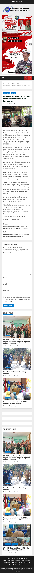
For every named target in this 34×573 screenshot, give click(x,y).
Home (8, 558)
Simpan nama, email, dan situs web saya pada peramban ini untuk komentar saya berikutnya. (17, 299)
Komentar (7, 253)
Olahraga (14, 563)
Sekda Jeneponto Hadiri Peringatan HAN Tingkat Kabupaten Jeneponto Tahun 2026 (16, 403)
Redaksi (21, 565)
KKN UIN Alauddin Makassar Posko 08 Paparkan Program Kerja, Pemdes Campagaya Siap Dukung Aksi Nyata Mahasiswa (16, 341)
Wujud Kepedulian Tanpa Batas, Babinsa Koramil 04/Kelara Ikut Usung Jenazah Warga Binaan (16, 226)
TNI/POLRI (13, 93)
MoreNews (25, 569)
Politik (20, 563)
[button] (3, 77)
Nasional (27, 560)
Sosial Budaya (13, 565)
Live (30, 77)
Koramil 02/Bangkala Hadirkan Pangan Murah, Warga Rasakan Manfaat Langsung (16, 234)
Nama (5, 277)
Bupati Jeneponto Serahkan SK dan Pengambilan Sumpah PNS (16, 373)
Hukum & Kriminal (8, 560)
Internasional (19, 560)
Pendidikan (14, 543)
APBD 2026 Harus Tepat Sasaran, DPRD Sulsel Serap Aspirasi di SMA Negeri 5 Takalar (16, 549)
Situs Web (6, 291)
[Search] (20, 77)
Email (5, 284)
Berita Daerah (7, 93)
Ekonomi (24, 558)
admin (5, 103)
